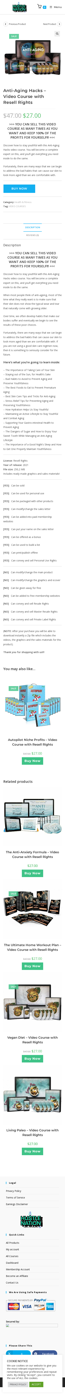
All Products (12, 1242)
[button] (57, 34)
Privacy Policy (13, 1191)
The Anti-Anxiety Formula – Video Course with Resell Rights (32, 854)
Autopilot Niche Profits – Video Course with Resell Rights (32, 742)
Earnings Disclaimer (17, 1204)
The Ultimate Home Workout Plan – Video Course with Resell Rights (32, 947)
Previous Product (17, 24)
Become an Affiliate (17, 1276)
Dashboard (12, 1262)
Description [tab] (32, 227)
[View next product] (59, 24)
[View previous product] (5, 24)
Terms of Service (15, 1197)
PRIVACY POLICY (18, 1384)
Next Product (49, 24)
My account (12, 1249)
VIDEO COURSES (17, 206)
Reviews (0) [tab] (32, 235)
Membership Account (18, 1269)
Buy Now (19, 188)
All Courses (12, 1256)
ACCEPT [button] (36, 1384)
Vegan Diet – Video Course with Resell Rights (32, 1040)
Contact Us (12, 1282)
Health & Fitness (23, 202)
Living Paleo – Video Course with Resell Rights (32, 1132)
